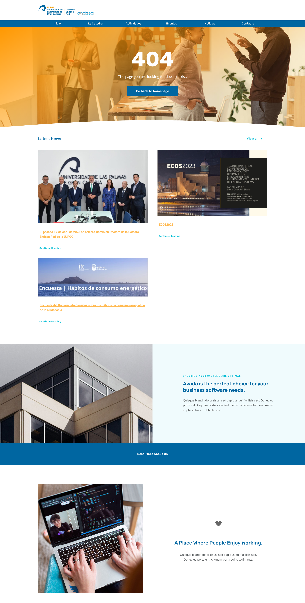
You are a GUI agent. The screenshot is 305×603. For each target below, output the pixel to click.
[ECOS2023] (212, 183)
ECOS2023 (166, 224)
